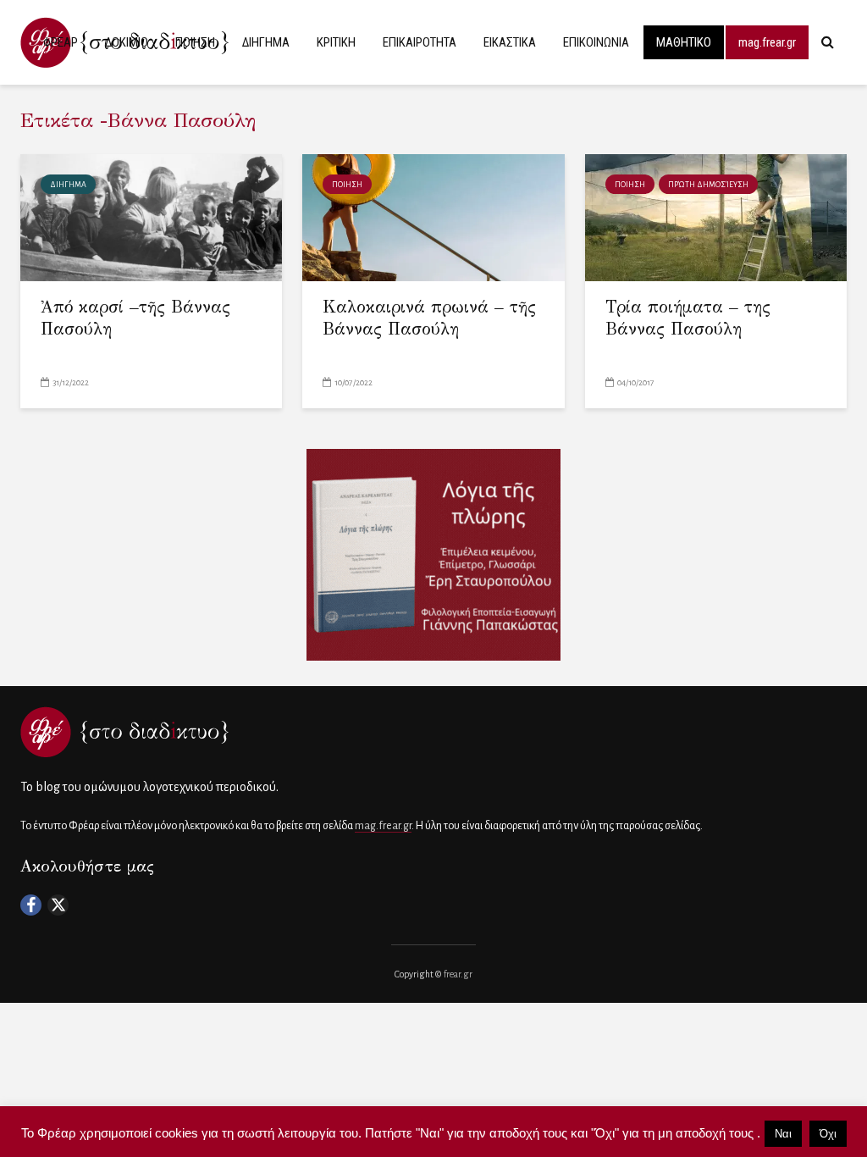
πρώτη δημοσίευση (708, 184)
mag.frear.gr (767, 42)
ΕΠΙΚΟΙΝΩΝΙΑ (596, 42)
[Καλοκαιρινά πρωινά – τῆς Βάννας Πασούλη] (433, 217)
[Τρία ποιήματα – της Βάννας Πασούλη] (716, 217)
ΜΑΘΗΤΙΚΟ (683, 42)
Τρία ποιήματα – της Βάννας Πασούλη (687, 318)
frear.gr (458, 974)
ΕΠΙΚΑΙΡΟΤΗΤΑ (419, 42)
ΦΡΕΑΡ (60, 42)
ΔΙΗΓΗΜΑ (266, 42)
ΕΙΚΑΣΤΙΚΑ (509, 42)
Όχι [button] (828, 1133)
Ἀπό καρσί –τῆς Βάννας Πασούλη (135, 318)
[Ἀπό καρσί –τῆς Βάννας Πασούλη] (151, 217)
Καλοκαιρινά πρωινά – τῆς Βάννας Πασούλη (429, 318)
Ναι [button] (783, 1133)
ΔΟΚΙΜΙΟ (126, 42)
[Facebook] (30, 905)
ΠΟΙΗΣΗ (195, 42)
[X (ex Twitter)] (58, 905)
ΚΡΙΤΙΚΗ (336, 42)
